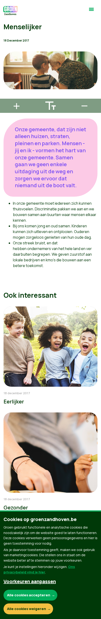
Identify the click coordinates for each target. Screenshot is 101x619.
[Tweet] (7, 83)
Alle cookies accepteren (28, 595)
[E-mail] (7, 97)
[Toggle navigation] (91, 11)
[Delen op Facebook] (7, 70)
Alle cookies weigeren (26, 608)
